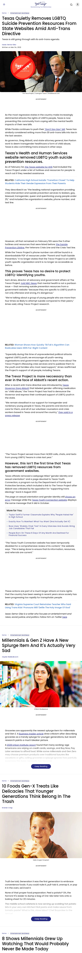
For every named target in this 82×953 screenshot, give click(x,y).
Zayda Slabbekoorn (10, 657)
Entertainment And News (20, 13)
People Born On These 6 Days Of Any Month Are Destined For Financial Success (39, 534)
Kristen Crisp (7, 808)
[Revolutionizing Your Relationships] (41, 4)
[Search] (71, 4)
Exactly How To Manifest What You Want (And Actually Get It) (39, 521)
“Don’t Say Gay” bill (55, 129)
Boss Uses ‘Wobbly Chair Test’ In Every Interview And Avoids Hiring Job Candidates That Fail (42, 527)
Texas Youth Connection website (49, 499)
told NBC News (29, 283)
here (64, 617)
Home (4, 13)
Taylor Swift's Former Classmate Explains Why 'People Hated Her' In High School (41, 516)
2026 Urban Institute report (21, 744)
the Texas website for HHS (39, 166)
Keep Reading (41, 766)
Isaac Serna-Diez (9, 45)
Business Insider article (31, 733)
